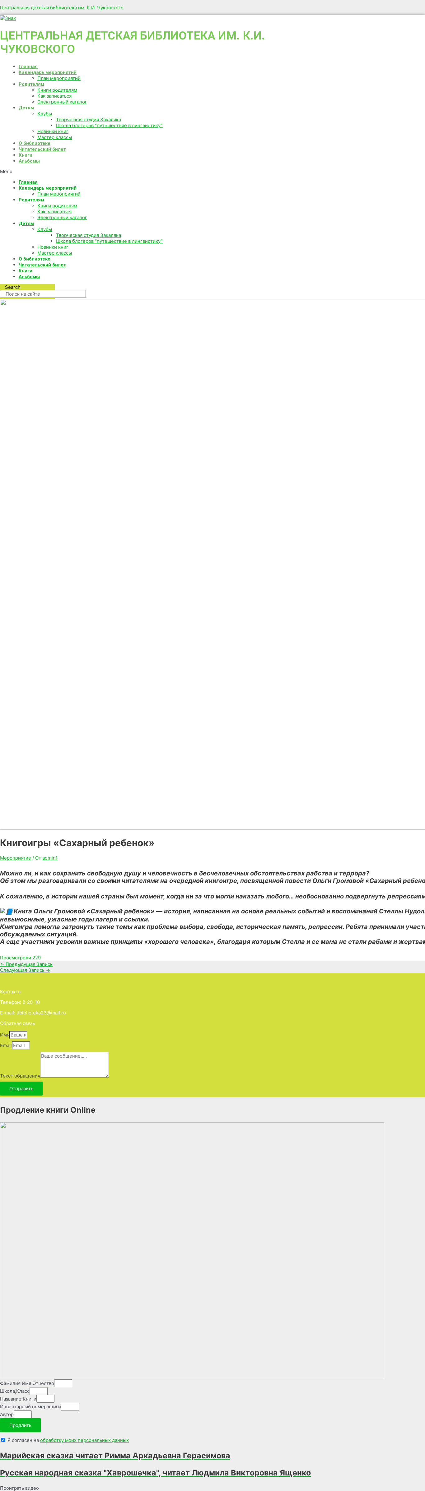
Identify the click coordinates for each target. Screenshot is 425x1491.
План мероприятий (59, 78)
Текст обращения (20, 1076)
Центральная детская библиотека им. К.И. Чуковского (62, 8)
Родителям (31, 84)
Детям (26, 108)
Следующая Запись (25, 970)
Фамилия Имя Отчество (27, 1383)
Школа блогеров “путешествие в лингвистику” (109, 125)
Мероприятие (15, 858)
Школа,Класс (15, 1391)
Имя (4, 1035)
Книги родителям (57, 90)
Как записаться (54, 96)
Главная (28, 66)
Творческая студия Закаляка (88, 119)
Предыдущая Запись (26, 964)
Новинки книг (52, 131)
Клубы (44, 114)
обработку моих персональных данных (84, 1440)
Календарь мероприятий (48, 72)
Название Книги (18, 1399)
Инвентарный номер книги (30, 1407)
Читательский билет (42, 149)
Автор (7, 1414)
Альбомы (29, 161)
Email (6, 1045)
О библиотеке (34, 143)
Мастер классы (54, 137)
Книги (25, 155)
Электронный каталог (62, 102)
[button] (164, 171)
